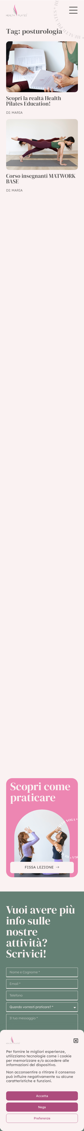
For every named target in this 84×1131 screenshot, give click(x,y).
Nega (42, 1107)
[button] (76, 1041)
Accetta (42, 1096)
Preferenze (42, 1118)
